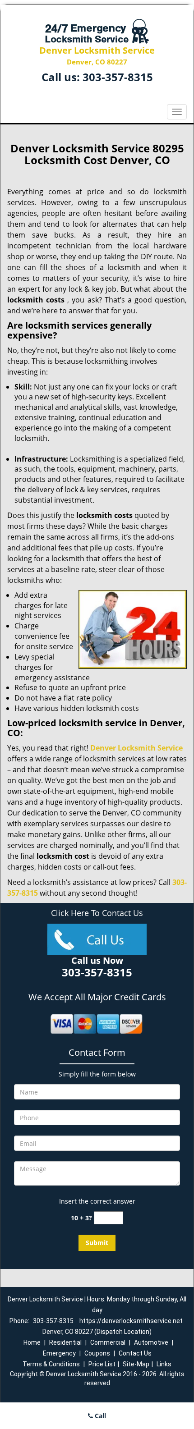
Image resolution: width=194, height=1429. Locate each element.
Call (99, 1415)
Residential (65, 1342)
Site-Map (136, 1364)
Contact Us (135, 1353)
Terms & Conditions (51, 1364)
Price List (101, 1364)
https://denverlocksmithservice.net (131, 1320)
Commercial (107, 1342)
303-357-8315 (118, 76)
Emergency (59, 1353)
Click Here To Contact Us (97, 912)
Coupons (97, 1353)
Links (164, 1364)
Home (32, 1342)
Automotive (151, 1342)
